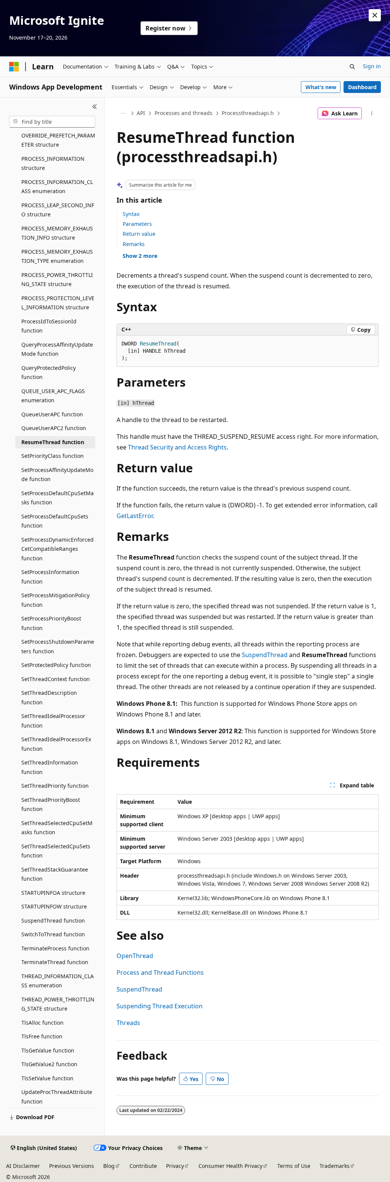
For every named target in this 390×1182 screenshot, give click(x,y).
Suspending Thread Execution (160, 1006)
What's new (320, 87)
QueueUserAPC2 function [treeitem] (53, 428)
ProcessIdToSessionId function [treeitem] (49, 326)
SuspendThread (265, 655)
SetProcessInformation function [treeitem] (50, 576)
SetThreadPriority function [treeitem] (55, 785)
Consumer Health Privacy (230, 1165)
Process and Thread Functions (160, 972)
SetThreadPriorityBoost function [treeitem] (50, 804)
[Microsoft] (14, 67)
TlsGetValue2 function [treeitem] (49, 1064)
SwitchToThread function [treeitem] (53, 934)
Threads (128, 1023)
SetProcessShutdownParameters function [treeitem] (57, 646)
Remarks (134, 244)
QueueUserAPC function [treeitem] (52, 414)
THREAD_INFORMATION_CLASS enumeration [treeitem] (57, 980)
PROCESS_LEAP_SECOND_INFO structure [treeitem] (57, 210)
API (141, 113)
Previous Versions (71, 1165)
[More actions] (371, 113)
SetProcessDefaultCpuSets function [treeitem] (54, 521)
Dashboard (362, 87)
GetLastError (135, 516)
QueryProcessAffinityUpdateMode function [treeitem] (57, 349)
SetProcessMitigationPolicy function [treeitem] (55, 600)
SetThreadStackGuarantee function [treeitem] (54, 874)
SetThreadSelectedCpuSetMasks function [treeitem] (57, 827)
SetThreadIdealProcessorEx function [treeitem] (56, 744)
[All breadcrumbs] (123, 113)
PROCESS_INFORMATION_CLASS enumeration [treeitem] (57, 186)
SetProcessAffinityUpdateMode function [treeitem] (57, 474)
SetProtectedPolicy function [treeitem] (56, 665)
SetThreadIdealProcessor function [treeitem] (53, 720)
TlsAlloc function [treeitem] (42, 1022)
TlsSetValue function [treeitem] (47, 1078)
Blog (109, 1165)
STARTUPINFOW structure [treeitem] (54, 906)
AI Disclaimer (23, 1165)
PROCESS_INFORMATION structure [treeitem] (53, 163)
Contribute (143, 1165)
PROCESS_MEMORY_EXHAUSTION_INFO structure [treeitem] (57, 233)
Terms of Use (293, 1165)
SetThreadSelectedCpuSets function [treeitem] (55, 851)
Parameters (137, 223)
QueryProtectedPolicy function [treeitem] (48, 372)
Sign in (372, 66)
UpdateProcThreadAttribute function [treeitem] (56, 1096)
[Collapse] (94, 107)
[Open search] (352, 67)
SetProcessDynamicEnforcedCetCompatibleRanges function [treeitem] (57, 549)
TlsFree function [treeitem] (41, 1036)
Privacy (175, 1165)
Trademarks (335, 1165)
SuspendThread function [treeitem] (53, 920)
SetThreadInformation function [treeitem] (49, 767)
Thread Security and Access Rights (177, 447)
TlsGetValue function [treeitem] (47, 1050)
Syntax (131, 214)
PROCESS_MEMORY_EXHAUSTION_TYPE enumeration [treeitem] (57, 256)
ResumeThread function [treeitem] (52, 442)
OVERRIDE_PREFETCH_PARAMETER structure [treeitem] (58, 140)
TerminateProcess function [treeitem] (55, 948)
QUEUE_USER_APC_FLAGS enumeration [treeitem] (53, 395)
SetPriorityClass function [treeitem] (52, 455)
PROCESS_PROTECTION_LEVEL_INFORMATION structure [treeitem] (57, 302)
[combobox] (52, 122)
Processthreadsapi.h (248, 113)
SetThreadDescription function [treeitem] (49, 697)
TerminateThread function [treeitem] (54, 962)
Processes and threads (184, 113)
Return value (139, 233)
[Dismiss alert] (375, 15)
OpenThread (135, 956)
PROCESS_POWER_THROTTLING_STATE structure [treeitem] (57, 279)
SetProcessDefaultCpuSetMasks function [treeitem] (57, 497)
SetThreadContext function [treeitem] (55, 679)
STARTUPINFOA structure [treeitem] (53, 892)
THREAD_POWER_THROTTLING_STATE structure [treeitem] (57, 1004)
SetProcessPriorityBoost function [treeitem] (51, 623)
